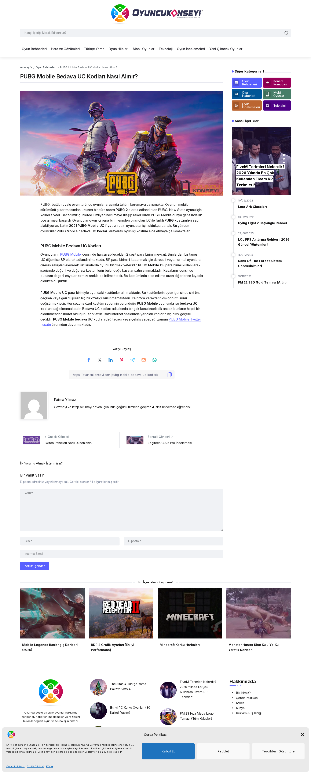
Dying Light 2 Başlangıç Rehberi (263, 223)
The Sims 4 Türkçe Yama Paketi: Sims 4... (128, 686)
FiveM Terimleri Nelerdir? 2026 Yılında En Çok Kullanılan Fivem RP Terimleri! (198, 689)
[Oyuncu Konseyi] (155, 14)
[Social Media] (247, 83)
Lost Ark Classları (252, 207)
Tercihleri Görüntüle (278, 751)
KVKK (240, 703)
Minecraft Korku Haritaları (180, 645)
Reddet (223, 751)
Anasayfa (26, 67)
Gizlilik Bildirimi (35, 766)
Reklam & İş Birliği (248, 713)
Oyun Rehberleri (46, 67)
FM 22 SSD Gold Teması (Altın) (262, 282)
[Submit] (286, 33)
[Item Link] (98, 687)
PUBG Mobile (70, 254)
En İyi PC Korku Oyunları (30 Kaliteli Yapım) (130, 710)
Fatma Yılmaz (65, 399)
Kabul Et (168, 751)
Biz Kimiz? (243, 693)
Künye (49, 766)
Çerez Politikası (15, 766)
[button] (302, 735)
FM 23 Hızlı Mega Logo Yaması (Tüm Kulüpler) (197, 716)
